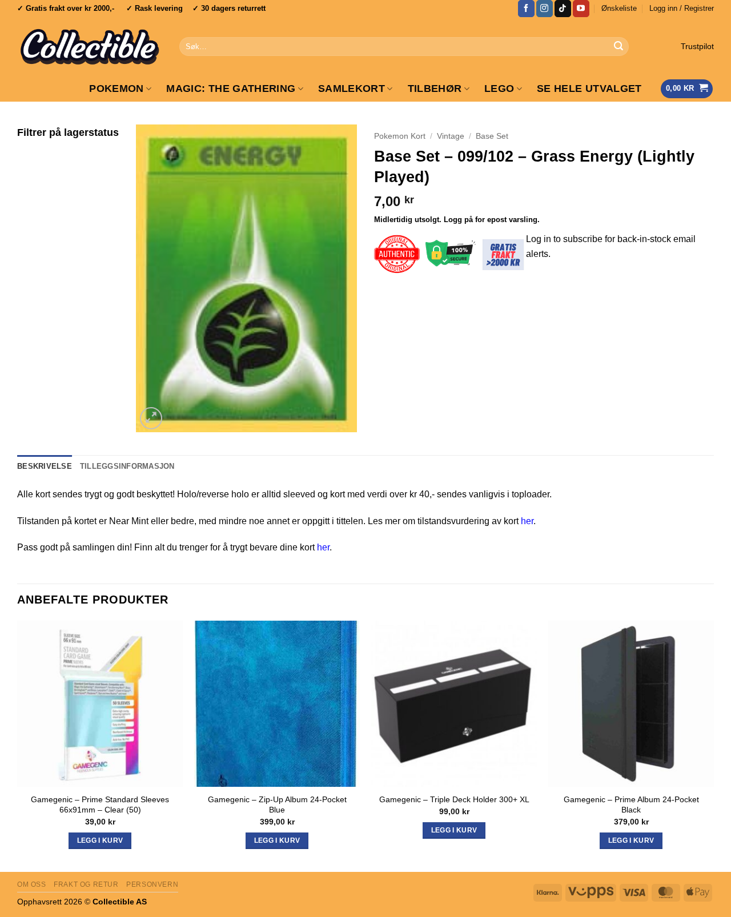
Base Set (492, 136)
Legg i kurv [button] (100, 840)
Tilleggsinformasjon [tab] (127, 466)
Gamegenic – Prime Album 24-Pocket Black (631, 805)
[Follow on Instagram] (544, 8)
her (527, 521)
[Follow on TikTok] (563, 8)
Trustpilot (697, 46)
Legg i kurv (454, 830)
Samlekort (351, 88)
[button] (681, 8)
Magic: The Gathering (230, 88)
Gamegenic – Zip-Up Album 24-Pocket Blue (277, 805)
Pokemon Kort (399, 136)
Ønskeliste (619, 8)
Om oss (31, 884)
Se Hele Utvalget (589, 88)
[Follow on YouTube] (581, 8)
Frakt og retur (86, 884)
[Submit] (618, 47)
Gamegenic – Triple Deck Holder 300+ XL (454, 799)
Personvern (152, 884)
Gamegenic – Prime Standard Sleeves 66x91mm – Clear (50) (100, 805)
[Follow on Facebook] (526, 8)
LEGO (499, 88)
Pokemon (116, 88)
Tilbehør (435, 88)
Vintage (450, 136)
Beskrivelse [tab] (44, 466)
